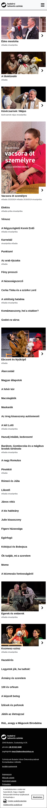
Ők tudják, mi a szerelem (15, 555)
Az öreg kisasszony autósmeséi (20, 416)
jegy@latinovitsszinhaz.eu (23, 751)
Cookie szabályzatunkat (17, 801)
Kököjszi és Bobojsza (14, 546)
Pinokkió (6, 469)
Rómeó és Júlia (10, 481)
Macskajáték (8, 398)
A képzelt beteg (10, 696)
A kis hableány (10, 510)
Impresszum (7, 774)
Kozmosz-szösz (10, 648)
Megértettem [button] (37, 797)
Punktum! (7, 251)
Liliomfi (5, 490)
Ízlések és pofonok (12, 705)
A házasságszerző (12, 281)
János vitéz (8, 501)
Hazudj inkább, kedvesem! (17, 436)
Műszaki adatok (8, 778)
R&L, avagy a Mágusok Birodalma (21, 723)
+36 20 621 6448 (15, 747)
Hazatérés (7, 660)
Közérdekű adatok (9, 781)
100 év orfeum (9, 687)
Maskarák (7, 407)
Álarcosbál (7, 371)
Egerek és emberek (12, 613)
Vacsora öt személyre (14, 195)
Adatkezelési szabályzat (12, 805)
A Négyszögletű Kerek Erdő (17, 228)
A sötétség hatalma (12, 299)
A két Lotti (7, 425)
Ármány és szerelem (13, 678)
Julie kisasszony (11, 519)
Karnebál (6, 239)
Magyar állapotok (11, 380)
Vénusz (5, 219)
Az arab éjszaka (10, 260)
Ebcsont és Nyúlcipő (13, 359)
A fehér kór (8, 389)
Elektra (5, 207)
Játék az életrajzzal (12, 714)
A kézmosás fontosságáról (17, 573)
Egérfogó (6, 537)
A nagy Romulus (11, 460)
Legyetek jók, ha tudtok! (15, 669)
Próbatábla (6, 784)
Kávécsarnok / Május (13, 111)
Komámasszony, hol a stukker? (20, 310)
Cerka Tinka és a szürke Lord (18, 290)
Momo (5, 564)
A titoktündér (9, 76)
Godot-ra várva (10, 319)
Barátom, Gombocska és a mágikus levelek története (22, 447)
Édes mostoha (9, 41)
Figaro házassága (12, 528)
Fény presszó (9, 272)
